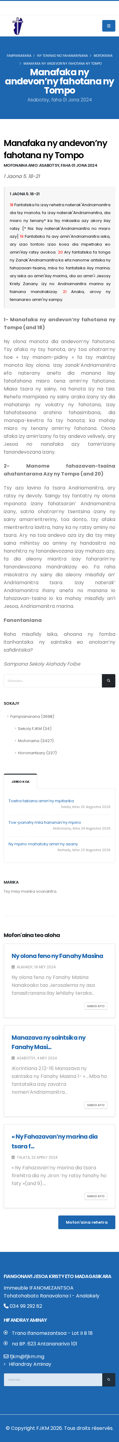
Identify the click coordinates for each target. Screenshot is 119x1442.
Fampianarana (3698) (32, 716)
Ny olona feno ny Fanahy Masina (57, 956)
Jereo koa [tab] (20, 781)
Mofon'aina (103, 55)
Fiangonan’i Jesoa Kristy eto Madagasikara (57, 1276)
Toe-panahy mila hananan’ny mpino (45, 822)
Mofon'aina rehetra (87, 1222)
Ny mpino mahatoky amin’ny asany (43, 844)
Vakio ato (96, 1006)
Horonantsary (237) (37, 753)
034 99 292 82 (25, 1306)
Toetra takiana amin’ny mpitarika (41, 801)
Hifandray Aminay (30, 1364)
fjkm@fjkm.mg (27, 1356)
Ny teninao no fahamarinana (62, 55)
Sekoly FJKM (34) (35, 728)
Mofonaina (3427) (36, 741)
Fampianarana (19, 55)
